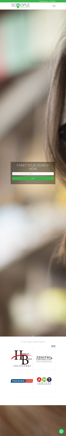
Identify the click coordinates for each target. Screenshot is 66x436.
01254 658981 (52, 1)
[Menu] (53, 6)
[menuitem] (43, 1)
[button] (61, 431)
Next (54, 346)
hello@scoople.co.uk (43, 1)
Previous (52, 346)
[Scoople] (20, 6)
